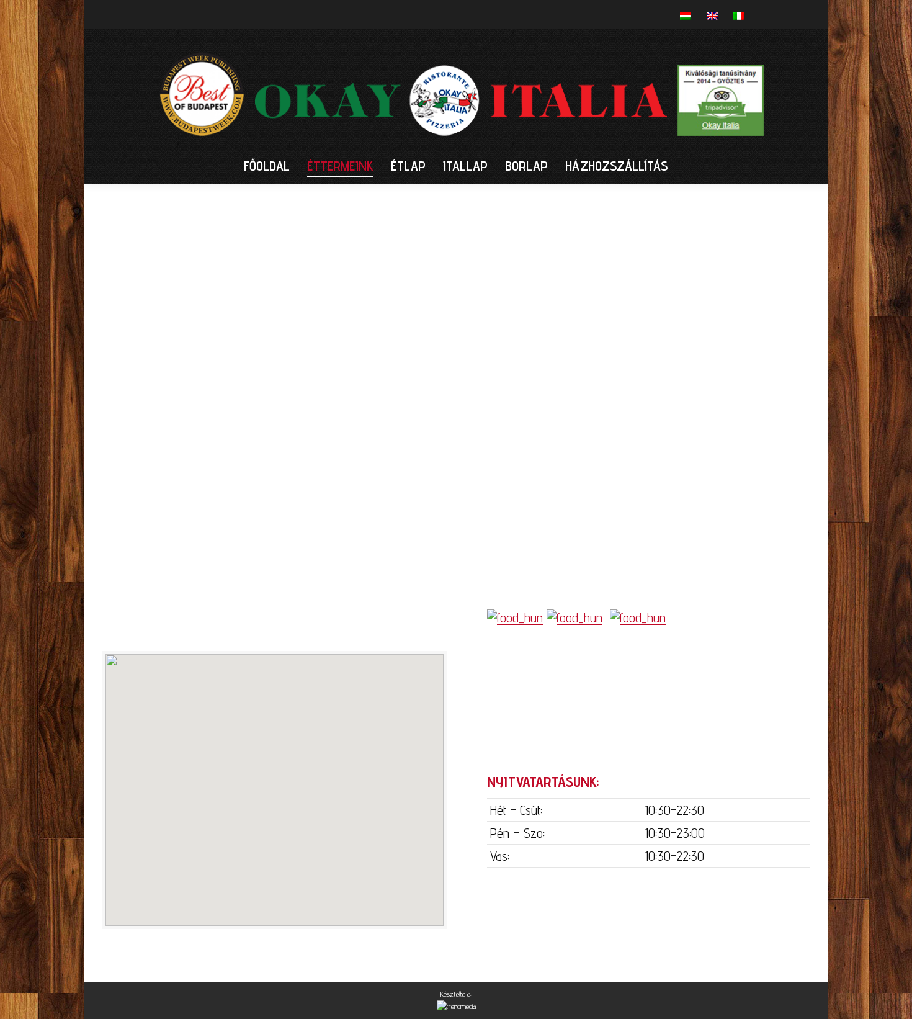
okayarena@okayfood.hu (619, 735)
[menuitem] (266, 165)
